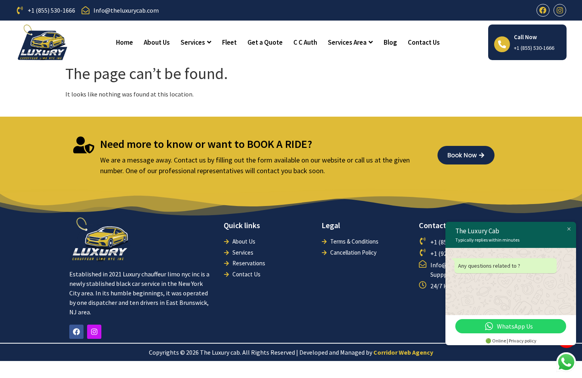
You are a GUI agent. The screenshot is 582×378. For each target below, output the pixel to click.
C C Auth (305, 42)
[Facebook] (542, 10)
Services (193, 42)
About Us (157, 42)
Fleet (229, 42)
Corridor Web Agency (403, 352)
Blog (390, 42)
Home (124, 42)
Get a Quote (265, 42)
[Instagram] (559, 10)
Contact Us (424, 42)
